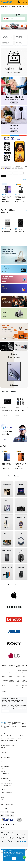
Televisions (11, 676)
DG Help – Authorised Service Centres (9, 740)
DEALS (13, 6)
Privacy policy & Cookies (25, 850)
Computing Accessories (24, 673)
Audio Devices (12, 684)
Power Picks (3, 172)
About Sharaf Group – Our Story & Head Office (11, 738)
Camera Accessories (24, 677)
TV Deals (21, 172)
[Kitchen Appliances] (14, 301)
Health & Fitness (3, 684)
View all (25, 179)
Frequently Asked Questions (7, 792)
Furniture (18, 676)
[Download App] (14, 149)
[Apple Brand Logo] (14, 595)
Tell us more (3, 806)
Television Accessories (24, 681)
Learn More (3, 844)
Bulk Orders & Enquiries (6, 785)
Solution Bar (3, 752)
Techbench (3, 743)
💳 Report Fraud (4, 788)
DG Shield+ (3, 769)
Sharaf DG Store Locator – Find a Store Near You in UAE (13, 764)
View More (5, 711)
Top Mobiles (9, 172)
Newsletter (3, 797)
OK (14, 858)
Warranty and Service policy (7, 783)
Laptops (3, 672)
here (18, 853)
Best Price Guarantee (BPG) (6, 750)
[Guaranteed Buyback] (14, 91)
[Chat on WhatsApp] (24, 857)
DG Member (3, 747)
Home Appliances (18, 669)
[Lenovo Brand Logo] (14, 619)
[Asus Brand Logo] (14, 631)
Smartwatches (5, 680)
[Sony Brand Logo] (14, 643)
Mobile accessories (24, 669)
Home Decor (17, 681)
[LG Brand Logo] (14, 655)
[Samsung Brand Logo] (14, 607)
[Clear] (18, 2)
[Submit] (16, 2)
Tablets (3, 676)
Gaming (10, 669)
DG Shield (3, 771)
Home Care (17, 684)
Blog (2, 799)
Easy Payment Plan (5, 776)
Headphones (3, 176)
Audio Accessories (24, 684)
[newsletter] (14, 62)
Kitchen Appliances (18, 673)
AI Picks (3, 446)
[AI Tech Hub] (14, 433)
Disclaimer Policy (4, 778)
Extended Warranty (5, 773)
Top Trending (15, 172)
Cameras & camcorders (11, 673)
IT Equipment (4, 687)
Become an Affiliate (5, 802)
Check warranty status (5, 761)
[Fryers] (14, 120)
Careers (2, 755)
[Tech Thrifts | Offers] (14, 313)
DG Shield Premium (5, 766)
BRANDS (19, 6)
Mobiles (3, 669)
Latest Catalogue (4, 795)
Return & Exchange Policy (6, 780)
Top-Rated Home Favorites (8, 211)
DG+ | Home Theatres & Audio (7, 745)
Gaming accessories (24, 688)
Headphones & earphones (11, 681)
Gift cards (4, 691)
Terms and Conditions (5, 757)
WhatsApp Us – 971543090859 (7, 804)
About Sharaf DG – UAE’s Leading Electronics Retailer (12, 735)
